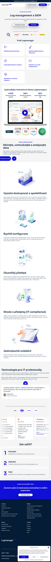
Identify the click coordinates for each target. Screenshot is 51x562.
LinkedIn (3, 552)
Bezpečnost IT (30, 508)
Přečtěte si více (34, 1)
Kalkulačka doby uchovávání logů (9, 514)
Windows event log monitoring (34, 516)
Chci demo (33, 24)
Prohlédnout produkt (20, 24)
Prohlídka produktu (31, 4)
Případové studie (5, 530)
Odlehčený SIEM (31, 518)
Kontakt (29, 526)
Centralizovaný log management (34, 506)
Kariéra (28, 530)
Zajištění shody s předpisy (33, 510)
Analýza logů (30, 512)
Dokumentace (4, 524)
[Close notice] (49, 1)
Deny (34, 557)
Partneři (29, 528)
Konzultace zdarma (25, 495)
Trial (2, 510)
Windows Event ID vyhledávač (8, 516)
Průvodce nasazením (6, 526)
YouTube (7, 552)
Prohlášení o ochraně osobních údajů (36, 559)
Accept (23, 557)
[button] (48, 547)
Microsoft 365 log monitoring (34, 514)
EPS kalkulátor (4, 512)
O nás (28, 524)
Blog (28, 532)
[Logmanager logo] (6, 4)
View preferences (44, 557)
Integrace (3, 528)
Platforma (3, 506)
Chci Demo (43, 4)
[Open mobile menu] (49, 4)
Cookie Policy (27, 559)
